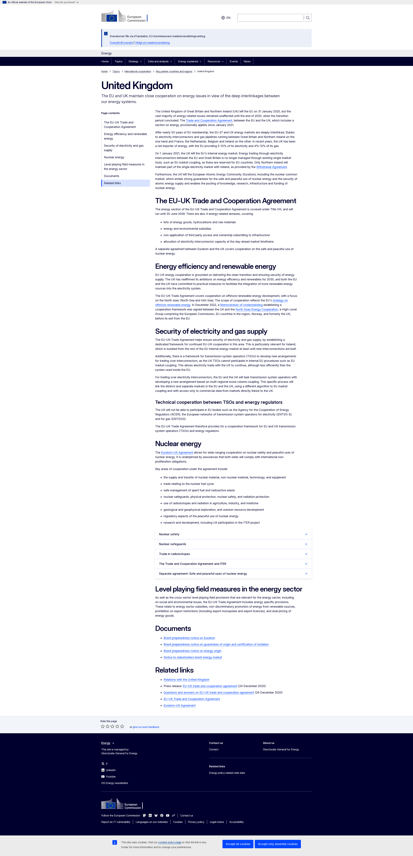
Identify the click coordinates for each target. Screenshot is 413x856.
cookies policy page (169, 842)
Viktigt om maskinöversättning (152, 42)
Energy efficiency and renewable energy (125, 136)
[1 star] (102, 726)
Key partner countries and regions (174, 71)
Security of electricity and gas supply (124, 148)
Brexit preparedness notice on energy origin (192, 650)
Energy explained (188, 61)
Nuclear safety (169, 534)
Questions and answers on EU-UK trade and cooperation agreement (209, 692)
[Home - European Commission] (127, 16)
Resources (214, 61)
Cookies (178, 822)
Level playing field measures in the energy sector (124, 167)
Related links (112, 183)
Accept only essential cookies (278, 844)
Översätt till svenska (121, 42)
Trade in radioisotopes (174, 554)
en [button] (228, 17)
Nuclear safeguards (172, 544)
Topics (118, 61)
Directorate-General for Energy (281, 749)
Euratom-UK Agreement (177, 452)
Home (105, 61)
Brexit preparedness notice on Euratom (189, 638)
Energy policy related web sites (227, 772)
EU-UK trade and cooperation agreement (210, 686)
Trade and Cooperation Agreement (209, 120)
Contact (213, 749)
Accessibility (236, 822)
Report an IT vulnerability (115, 822)
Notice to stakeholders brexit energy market (193, 657)
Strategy (133, 61)
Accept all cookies (238, 844)
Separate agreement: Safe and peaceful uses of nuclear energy (203, 573)
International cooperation (138, 71)
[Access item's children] (142, 61)
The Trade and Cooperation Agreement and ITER (192, 563)
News (247, 61)
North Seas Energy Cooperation (257, 309)
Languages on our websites (152, 822)
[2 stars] (105, 726)
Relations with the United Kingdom (186, 679)
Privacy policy (196, 822)
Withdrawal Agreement (271, 167)
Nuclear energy (114, 157)
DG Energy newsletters (114, 783)
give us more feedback (146, 727)
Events (234, 61)
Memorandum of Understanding (241, 305)
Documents (111, 176)
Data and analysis (158, 61)
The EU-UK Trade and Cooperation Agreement (120, 125)
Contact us (186, 815)
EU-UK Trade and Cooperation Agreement (192, 699)
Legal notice (217, 822)
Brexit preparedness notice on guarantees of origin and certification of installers (216, 644)
